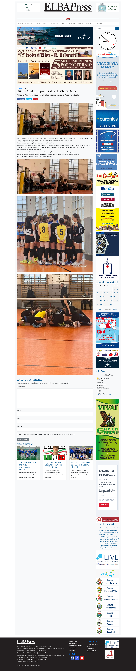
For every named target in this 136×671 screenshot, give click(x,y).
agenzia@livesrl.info (26, 659)
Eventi (89, 646)
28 (111, 304)
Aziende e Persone (85, 23)
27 (107, 304)
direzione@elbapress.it (38, 653)
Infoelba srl (36, 665)
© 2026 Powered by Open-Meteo (104, 394)
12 (104, 297)
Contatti (99, 23)
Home (20, 23)
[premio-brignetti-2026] (55, 65)
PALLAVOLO (21, 88)
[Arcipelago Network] (109, 654)
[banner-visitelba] (107, 574)
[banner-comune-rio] (107, 614)
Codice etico (73, 648)
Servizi (64, 23)
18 (101, 300)
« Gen (99, 309)
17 (97, 300)
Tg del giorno (41, 23)
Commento (21, 387)
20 (107, 300)
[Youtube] (82, 658)
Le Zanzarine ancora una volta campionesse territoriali (27, 466)
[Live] (112, 644)
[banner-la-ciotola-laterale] (107, 201)
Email (19, 418)
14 (111, 297)
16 (117, 297)
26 (104, 304)
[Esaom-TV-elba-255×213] (107, 358)
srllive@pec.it (41, 659)
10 (97, 297)
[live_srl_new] (107, 560)
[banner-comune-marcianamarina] (107, 598)
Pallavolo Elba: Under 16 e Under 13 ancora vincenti (80, 464)
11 (101, 297)
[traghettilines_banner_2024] (107, 80)
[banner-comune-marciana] (107, 623)
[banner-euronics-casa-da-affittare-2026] (107, 330)
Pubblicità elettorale (76, 645)
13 (107, 297)
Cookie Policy (73, 643)
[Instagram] (77, 658)
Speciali (72, 23)
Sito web (19, 426)
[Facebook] (72, 658)
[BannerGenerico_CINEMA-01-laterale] (107, 141)
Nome (19, 410)
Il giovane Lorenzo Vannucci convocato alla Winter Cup (53, 464)
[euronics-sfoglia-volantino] (107, 119)
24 (97, 304)
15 (114, 297)
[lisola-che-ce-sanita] (107, 268)
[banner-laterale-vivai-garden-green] (107, 429)
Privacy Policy (73, 641)
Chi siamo (29, 23)
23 (117, 300)
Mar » (115, 309)
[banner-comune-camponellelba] (107, 590)
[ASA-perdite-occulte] (106, 162)
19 (104, 300)
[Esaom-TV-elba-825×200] (55, 36)
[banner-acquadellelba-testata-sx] (28, 8)
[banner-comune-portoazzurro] (107, 582)
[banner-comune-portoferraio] (107, 606)
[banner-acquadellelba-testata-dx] (107, 8)
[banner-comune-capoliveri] (107, 631)
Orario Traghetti (92, 644)
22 (114, 300)
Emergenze (90, 648)
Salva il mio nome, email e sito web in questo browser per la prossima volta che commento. (46, 434)
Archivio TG (54, 23)
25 (101, 304)
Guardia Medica (92, 651)
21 (111, 300)
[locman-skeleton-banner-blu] (107, 244)
